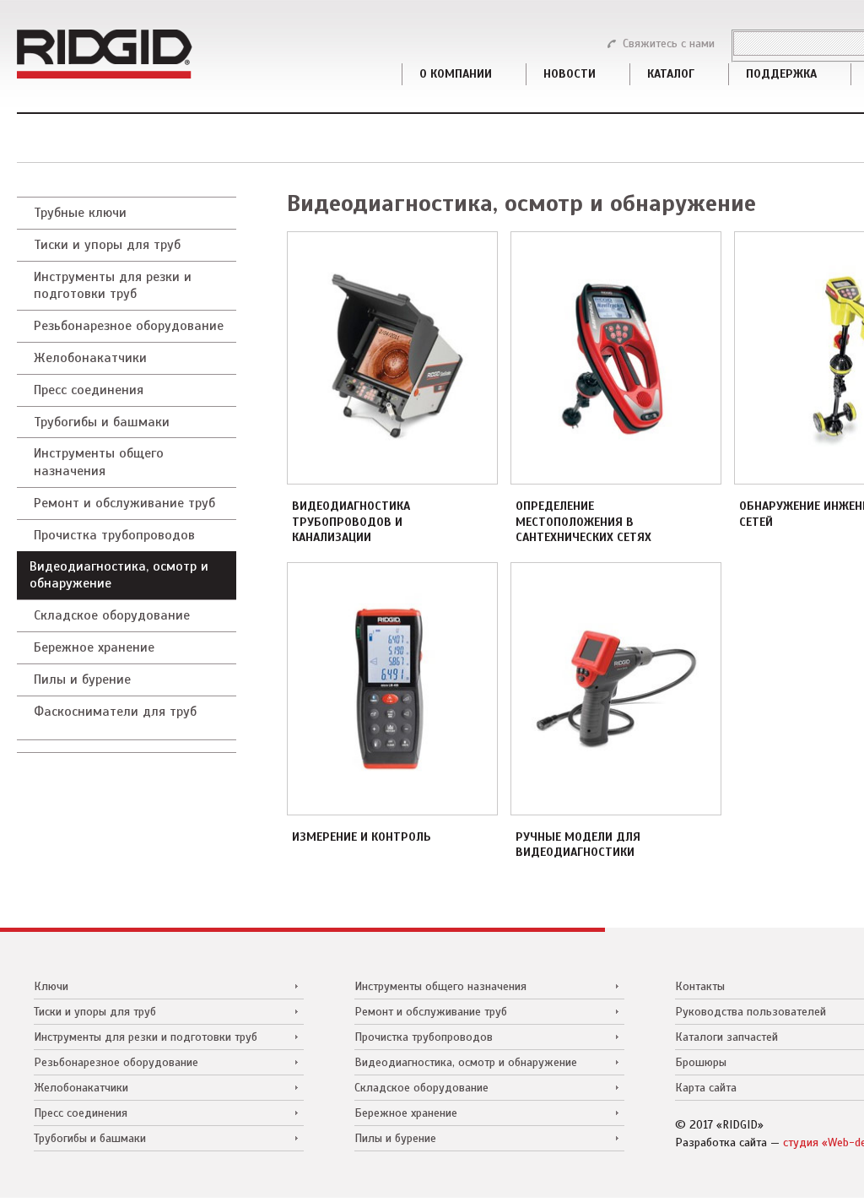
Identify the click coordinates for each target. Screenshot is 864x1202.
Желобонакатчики (90, 357)
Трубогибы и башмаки (102, 422)
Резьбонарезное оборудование (129, 325)
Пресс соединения (88, 390)
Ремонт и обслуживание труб (124, 503)
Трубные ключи (80, 212)
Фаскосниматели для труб (115, 711)
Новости (569, 74)
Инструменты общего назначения (99, 462)
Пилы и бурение (82, 679)
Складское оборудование (112, 615)
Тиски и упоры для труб (107, 244)
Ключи (51, 986)
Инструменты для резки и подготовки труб (113, 285)
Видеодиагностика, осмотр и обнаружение (119, 575)
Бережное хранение (94, 647)
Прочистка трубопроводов (114, 535)
